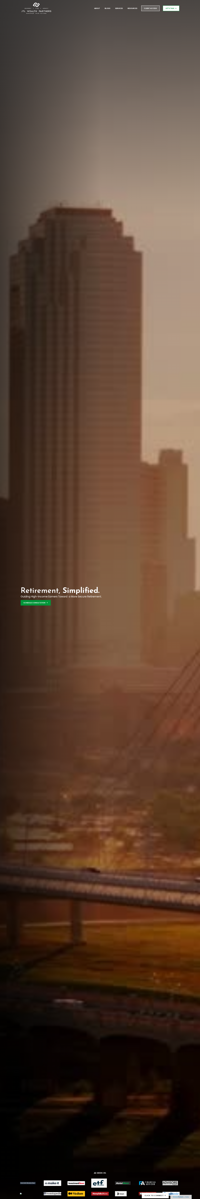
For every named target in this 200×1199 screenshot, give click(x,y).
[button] (97, 8)
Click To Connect (154, 1195)
